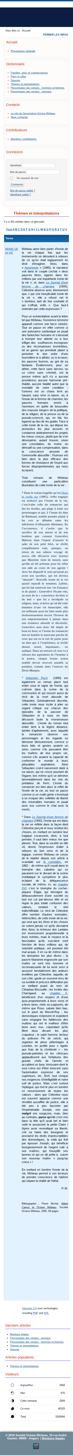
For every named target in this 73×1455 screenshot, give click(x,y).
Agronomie (31, 267)
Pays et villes (18, 76)
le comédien (52, 862)
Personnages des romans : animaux (31, 91)
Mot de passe (18, 172)
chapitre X (58, 993)
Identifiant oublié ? (20, 194)
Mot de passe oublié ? (22, 190)
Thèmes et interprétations (25, 84)
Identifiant (15, 165)
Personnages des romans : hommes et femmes (37, 87)
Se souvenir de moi (27, 178)
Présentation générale (23, 51)
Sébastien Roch (37, 678)
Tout (9, 229)
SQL (46, 1313)
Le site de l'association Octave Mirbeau (33, 113)
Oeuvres (15, 80)
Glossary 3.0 (29, 1308)
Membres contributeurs (24, 139)
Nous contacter (19, 117)
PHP (35, 1313)
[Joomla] (36, 1448)
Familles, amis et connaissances (29, 72)
